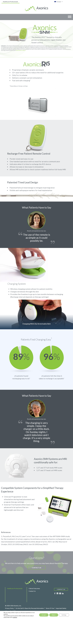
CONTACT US (36, 567)
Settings (64, 615)
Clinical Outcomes (34, 588)
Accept (44, 615)
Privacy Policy (9, 608)
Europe (59, 1)
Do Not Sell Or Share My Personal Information (30, 608)
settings (15, 617)
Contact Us (32, 591)
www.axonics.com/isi (20, 50)
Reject (54, 615)
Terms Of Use (50, 608)
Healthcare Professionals (10, 1)
